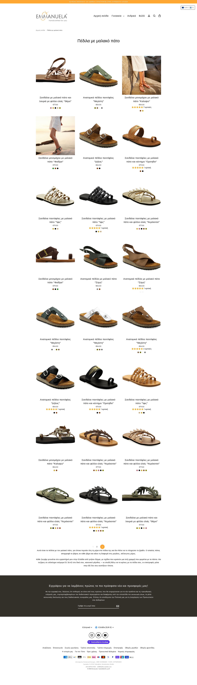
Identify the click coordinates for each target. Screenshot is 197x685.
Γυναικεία (117, 15)
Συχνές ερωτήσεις (72, 648)
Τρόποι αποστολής (88, 648)
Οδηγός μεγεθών (131, 648)
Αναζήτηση (47, 648)
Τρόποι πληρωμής (104, 648)
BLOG (142, 15)
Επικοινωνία (58, 648)
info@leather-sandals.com (104, 667)
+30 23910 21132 (91, 667)
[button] (137, 107)
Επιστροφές (118, 648)
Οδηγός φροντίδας (147, 648)
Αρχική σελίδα (101, 15)
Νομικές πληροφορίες (126, 651)
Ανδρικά (131, 15)
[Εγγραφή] (117, 606)
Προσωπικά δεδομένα (107, 651)
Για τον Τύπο (80, 651)
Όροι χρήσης (92, 651)
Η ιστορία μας (67, 651)
